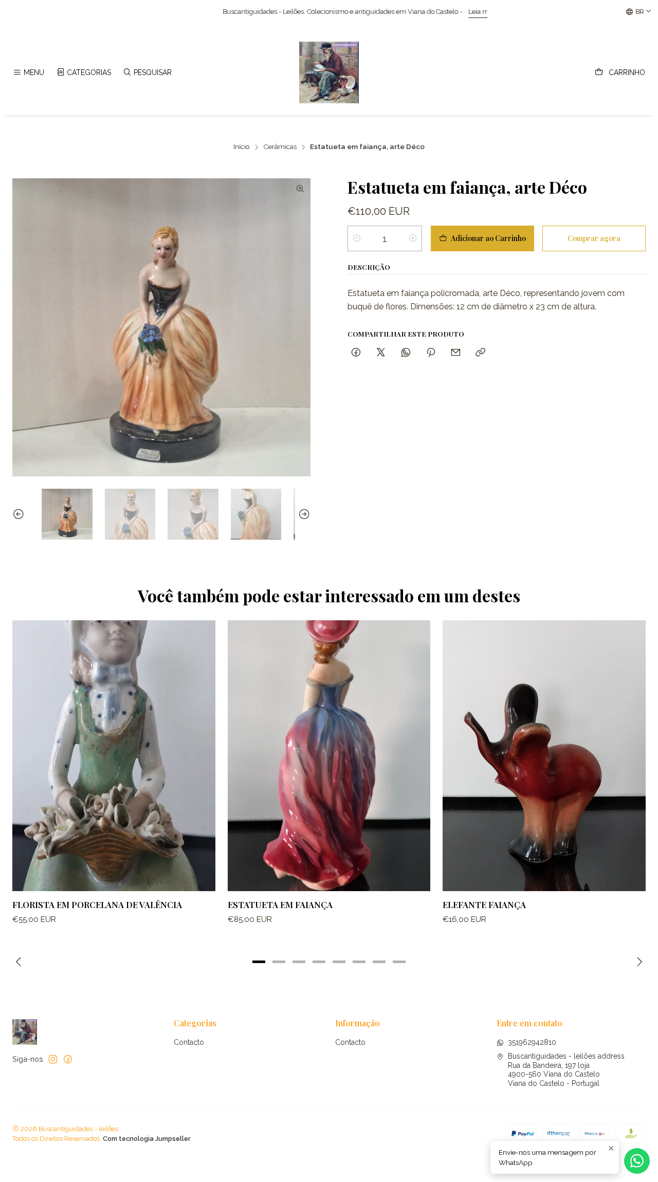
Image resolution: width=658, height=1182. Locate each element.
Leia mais (404, 11)
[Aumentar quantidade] (413, 238)
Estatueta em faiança (280, 904)
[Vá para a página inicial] (329, 72)
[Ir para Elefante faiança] (544, 755)
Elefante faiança (484, 904)
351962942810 (532, 1042)
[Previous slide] (20, 514)
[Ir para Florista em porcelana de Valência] (113, 755)
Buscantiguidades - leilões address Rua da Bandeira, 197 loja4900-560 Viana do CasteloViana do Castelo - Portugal (566, 1069)
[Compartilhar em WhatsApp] (405, 353)
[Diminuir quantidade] (356, 238)
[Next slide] (302, 514)
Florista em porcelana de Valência (97, 904)
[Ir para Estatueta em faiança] (329, 755)
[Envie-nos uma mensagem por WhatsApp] (637, 1161)
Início (241, 147)
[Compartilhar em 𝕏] (381, 353)
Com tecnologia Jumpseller (147, 1138)
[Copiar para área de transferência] (480, 353)
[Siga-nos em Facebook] (68, 1059)
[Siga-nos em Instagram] (53, 1059)
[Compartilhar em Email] (455, 353)
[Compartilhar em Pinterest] (431, 353)
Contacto (189, 1042)
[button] (259, 962)
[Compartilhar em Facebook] (356, 353)
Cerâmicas (280, 147)
